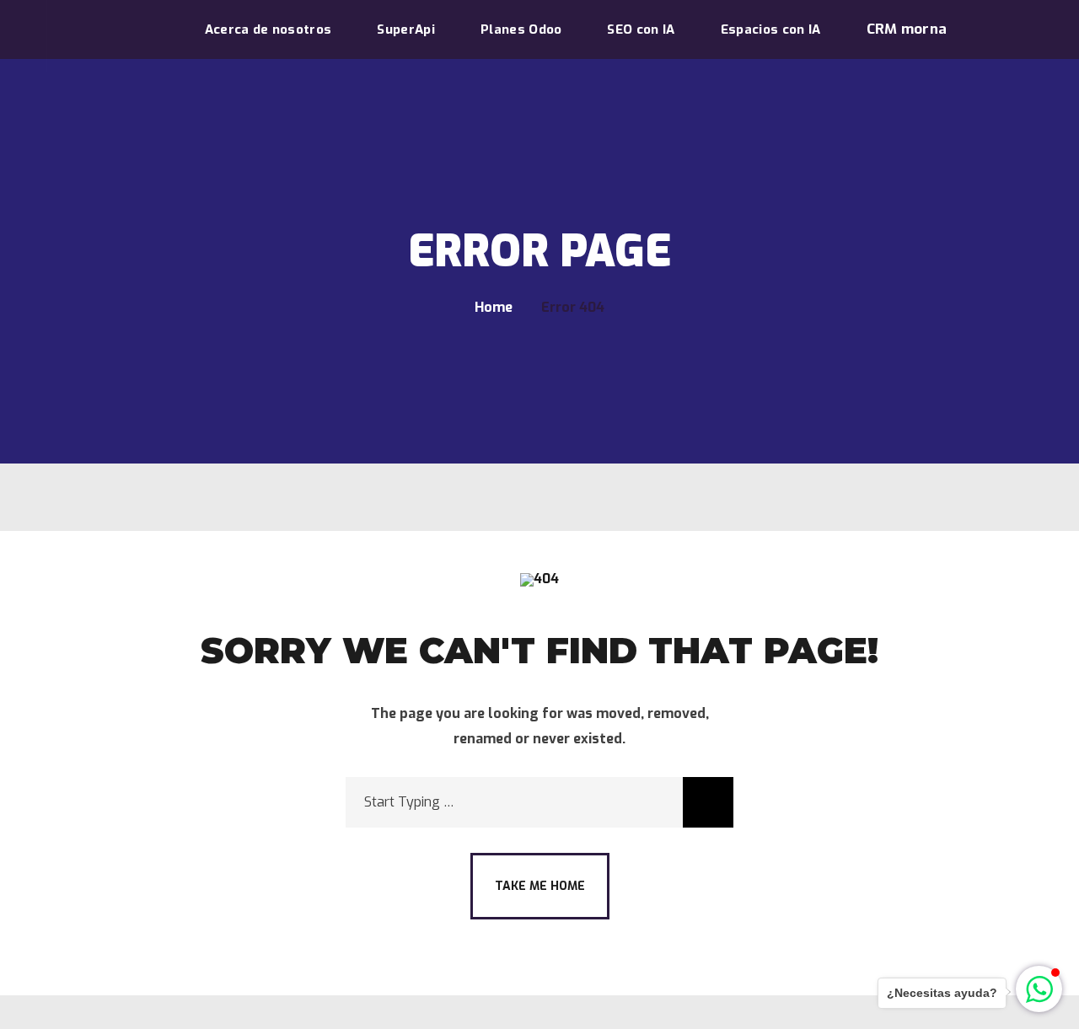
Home (494, 307)
